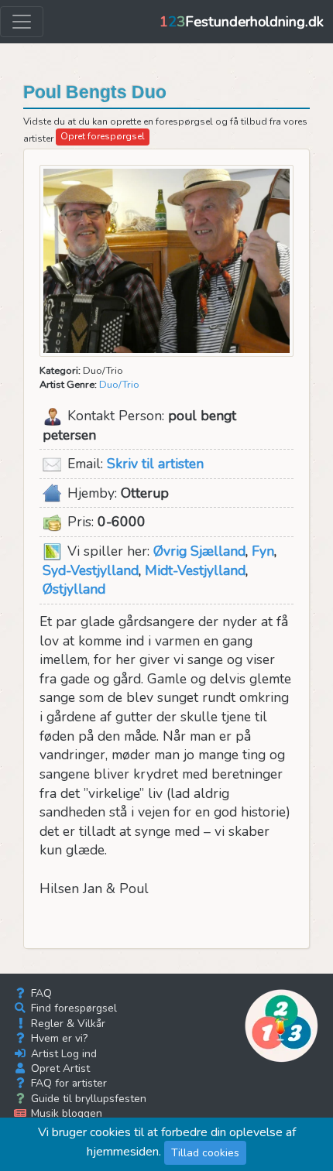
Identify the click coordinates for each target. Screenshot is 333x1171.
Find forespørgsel (72, 1008)
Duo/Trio (119, 385)
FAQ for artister (67, 1083)
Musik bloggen (65, 1113)
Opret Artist (59, 1068)
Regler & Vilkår (66, 1023)
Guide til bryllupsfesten (87, 1098)
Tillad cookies (205, 1152)
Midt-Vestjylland (195, 570)
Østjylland (74, 589)
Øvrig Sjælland (199, 551)
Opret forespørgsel (102, 136)
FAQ (40, 993)
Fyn (263, 551)
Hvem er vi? (58, 1038)
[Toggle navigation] (21, 21)
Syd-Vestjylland (91, 570)
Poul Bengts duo (94, 92)
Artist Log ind (62, 1053)
